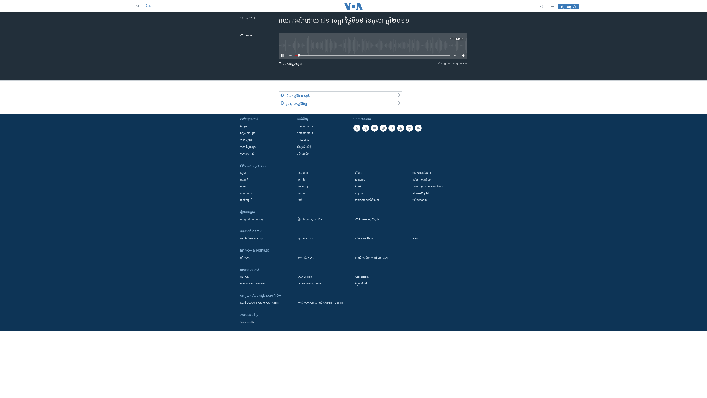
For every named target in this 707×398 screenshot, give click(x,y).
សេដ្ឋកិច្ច (302, 179)
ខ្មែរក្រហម (360, 193)
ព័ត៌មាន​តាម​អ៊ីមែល (364, 238)
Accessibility (362, 276)
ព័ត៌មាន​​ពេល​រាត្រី (305, 133)
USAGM (244, 276)
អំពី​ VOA (244, 257)
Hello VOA (303, 140)
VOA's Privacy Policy (309, 283)
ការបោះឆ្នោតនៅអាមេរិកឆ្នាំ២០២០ (428, 186)
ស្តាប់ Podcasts (306, 238)
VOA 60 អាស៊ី (247, 153)
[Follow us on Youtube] (374, 128)
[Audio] (541, 6)
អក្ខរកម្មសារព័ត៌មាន (421, 172)
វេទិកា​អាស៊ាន (303, 153)
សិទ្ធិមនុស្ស (303, 186)
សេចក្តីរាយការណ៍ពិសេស (367, 200)
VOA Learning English (367, 219)
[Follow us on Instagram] (383, 128)
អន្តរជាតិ (244, 179)
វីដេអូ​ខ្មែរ (244, 126)
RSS (415, 238)
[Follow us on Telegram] (391, 128)
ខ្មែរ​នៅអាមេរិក (247, 193)
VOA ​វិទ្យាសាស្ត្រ (248, 146)
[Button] (247, 36)
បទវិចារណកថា (419, 200)
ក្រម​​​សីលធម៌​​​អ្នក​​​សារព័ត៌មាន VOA (371, 257)
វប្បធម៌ (358, 186)
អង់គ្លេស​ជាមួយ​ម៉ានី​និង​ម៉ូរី (252, 219)
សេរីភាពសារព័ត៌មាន (422, 179)
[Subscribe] (418, 128)
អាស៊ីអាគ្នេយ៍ (246, 200)
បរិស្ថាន (358, 172)
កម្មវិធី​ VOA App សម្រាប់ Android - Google (320, 302)
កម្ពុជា (243, 172)
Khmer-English (421, 193)
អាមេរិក (243, 186)
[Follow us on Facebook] (357, 128)
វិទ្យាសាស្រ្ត (360, 179)
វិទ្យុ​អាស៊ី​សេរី (361, 283)
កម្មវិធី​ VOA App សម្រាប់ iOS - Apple (259, 302)
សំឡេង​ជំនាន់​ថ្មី (304, 146)
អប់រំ (300, 200)
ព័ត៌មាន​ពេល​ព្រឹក (305, 126)
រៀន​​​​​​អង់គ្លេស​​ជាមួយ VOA (310, 219)
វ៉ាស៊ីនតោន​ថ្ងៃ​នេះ (248, 133)
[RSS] (400, 128)
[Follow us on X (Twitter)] (365, 128)
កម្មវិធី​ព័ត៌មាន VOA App (252, 238)
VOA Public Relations (252, 283)
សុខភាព (302, 193)
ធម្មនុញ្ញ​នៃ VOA (305, 257)
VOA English (305, 276)
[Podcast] (409, 128)
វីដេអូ (149, 6)
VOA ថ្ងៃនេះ (246, 140)
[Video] (552, 6)
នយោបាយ (303, 172)
